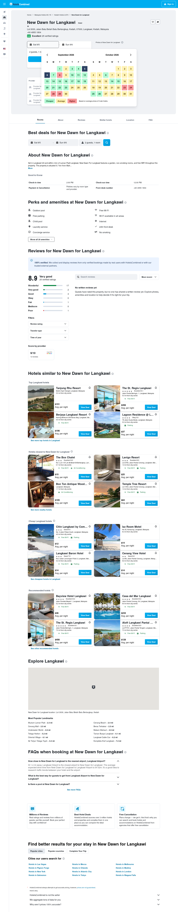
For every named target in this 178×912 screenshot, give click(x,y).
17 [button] (72, 81)
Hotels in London (123, 871)
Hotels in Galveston (37, 875)
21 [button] (53, 87)
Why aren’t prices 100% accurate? (45, 904)
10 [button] (72, 75)
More (30, 168)
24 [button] (72, 87)
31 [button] (131, 93)
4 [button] (78, 68)
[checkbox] (41, 354)
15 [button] (60, 81)
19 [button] (85, 81)
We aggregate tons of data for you (45, 899)
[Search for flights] (4, 12)
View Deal (85, 407)
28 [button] (53, 93)
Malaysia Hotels (40, 15)
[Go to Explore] (4, 33)
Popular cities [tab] (36, 851)
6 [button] (47, 75)
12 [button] (85, 75)
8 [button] (59, 75)
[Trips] (4, 41)
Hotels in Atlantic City (82, 871)
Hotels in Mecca (79, 864)
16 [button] (66, 81)
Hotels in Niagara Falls (126, 875)
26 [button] (85, 87)
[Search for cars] (4, 23)
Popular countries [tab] (56, 851)
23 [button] (66, 87)
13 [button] (47, 81)
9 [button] (66, 75)
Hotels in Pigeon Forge (39, 868)
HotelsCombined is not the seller (45, 894)
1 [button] (59, 68)
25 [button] (78, 87)
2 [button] (66, 68)
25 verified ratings (50, 35)
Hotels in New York (37, 871)
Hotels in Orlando (80, 868)
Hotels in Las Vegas (37, 864)
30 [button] (66, 93)
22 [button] (60, 87)
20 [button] (47, 87)
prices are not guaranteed (86, 887)
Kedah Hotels (59, 15)
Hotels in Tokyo (79, 875)
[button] (4, 4)
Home (29, 15)
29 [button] (60, 93)
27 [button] (47, 93)
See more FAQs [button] (74, 789)
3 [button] (72, 68)
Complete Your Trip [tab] (77, 851)
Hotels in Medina (123, 868)
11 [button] (78, 75)
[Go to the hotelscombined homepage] (19, 4)
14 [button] (53, 81)
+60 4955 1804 (34, 32)
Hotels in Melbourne (125, 864)
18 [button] (78, 81)
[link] (45, 440)
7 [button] (53, 75)
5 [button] (84, 68)
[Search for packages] (4, 28)
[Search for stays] (4, 17)
